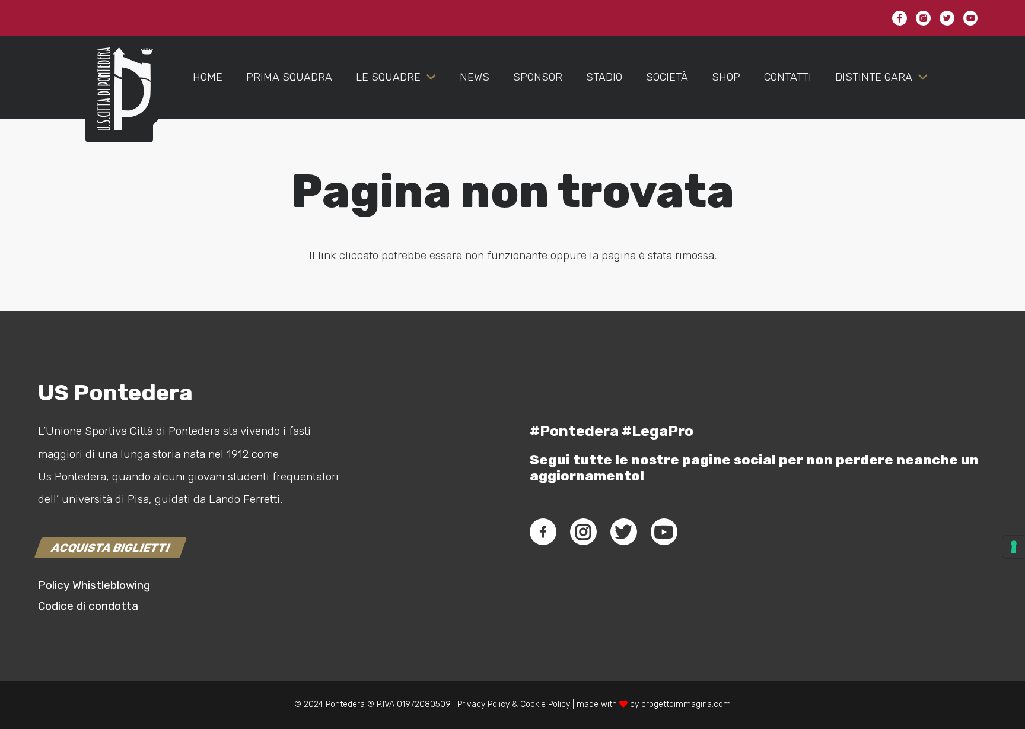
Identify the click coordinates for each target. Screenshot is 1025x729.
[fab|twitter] (623, 532)
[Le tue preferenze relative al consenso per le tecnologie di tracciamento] (1013, 547)
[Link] (119, 100)
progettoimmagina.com (686, 704)
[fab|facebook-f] (543, 532)
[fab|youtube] (664, 532)
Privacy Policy (482, 704)
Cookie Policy (545, 704)
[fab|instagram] (583, 532)
